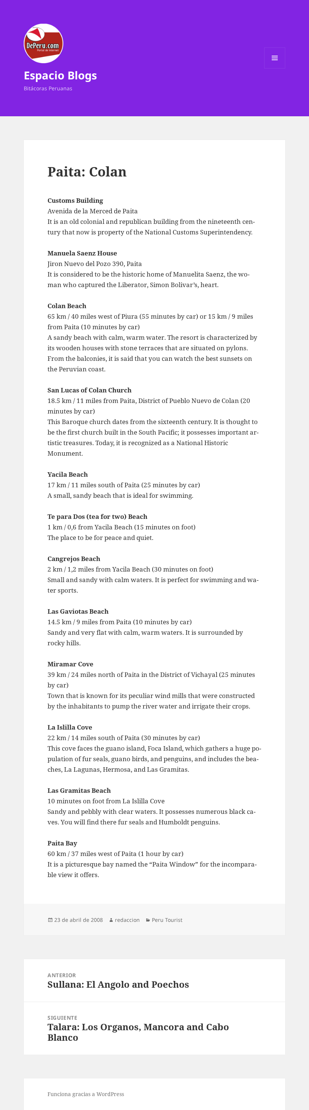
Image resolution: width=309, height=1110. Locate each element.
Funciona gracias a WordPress (85, 1094)
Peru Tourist (167, 919)
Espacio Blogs (60, 75)
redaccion (127, 919)
